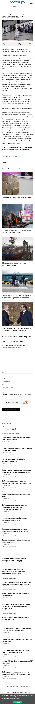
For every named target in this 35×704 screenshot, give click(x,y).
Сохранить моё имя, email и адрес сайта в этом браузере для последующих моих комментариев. (16, 395)
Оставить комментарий (9, 444)
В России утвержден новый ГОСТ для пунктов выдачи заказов (16, 199)
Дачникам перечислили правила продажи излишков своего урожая (15, 530)
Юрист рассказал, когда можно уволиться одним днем (14, 519)
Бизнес (15, 156)
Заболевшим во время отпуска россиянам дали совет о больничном (16, 482)
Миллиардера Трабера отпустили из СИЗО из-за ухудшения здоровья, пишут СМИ (16, 606)
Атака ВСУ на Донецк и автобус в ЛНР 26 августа (17, 662)
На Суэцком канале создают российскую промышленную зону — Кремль (17, 329)
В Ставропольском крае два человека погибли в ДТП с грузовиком (16, 629)
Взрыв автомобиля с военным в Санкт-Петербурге (17, 640)
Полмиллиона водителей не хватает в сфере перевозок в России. (16, 231)
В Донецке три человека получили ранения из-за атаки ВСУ (15, 651)
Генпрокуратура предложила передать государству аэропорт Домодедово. (17, 296)
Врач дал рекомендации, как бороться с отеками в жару (17, 449)
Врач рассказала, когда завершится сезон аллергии (16, 541)
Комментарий (5, 351)
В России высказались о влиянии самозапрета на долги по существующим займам (14, 507)
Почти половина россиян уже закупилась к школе (13, 460)
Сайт (3, 384)
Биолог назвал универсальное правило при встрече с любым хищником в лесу (17, 471)
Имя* (3, 372)
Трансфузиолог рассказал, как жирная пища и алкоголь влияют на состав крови (17, 494)
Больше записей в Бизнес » (26, 168)
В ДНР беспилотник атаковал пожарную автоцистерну (14, 559)
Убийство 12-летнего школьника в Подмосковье (15, 594)
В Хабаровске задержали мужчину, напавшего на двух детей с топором (16, 673)
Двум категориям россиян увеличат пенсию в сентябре (16, 438)
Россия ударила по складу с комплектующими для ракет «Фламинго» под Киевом (13, 571)
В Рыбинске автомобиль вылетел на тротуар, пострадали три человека (16, 583)
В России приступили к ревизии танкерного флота (14, 264)
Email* (3, 378)
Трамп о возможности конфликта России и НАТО (15, 618)
